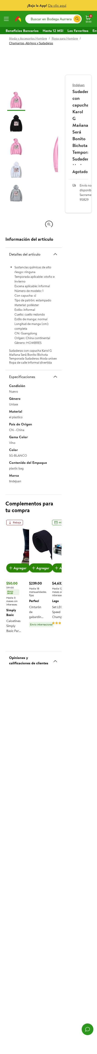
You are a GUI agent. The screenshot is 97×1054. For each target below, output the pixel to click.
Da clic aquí (57, 5)
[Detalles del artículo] (55, 254)
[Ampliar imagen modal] (49, 224)
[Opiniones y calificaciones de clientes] (55, 659)
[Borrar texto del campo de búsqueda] (69, 18)
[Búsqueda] (77, 18)
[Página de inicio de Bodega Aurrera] (18, 18)
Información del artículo (29, 239)
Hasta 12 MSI (53, 30)
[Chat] (87, 1029)
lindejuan (78, 85)
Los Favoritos (77, 30)
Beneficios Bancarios (22, 30)
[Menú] (7, 18)
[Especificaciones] (55, 376)
